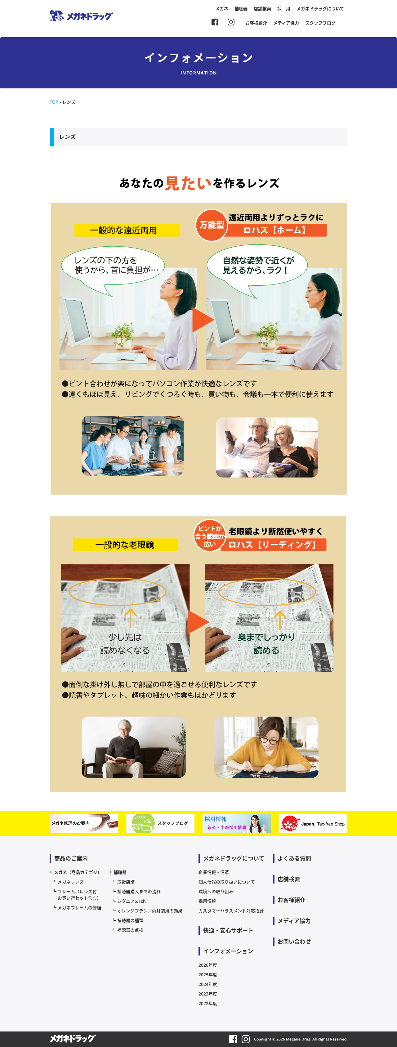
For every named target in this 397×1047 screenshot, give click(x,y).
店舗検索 (262, 8)
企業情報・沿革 (213, 872)
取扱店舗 (126, 882)
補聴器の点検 (130, 930)
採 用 (283, 8)
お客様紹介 (256, 23)
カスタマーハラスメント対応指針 (231, 911)
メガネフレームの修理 (79, 908)
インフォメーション (228, 951)
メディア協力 (286, 23)
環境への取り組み (215, 891)
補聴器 (241, 8)
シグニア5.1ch (131, 901)
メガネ (221, 8)
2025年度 (207, 975)
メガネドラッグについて (320, 8)
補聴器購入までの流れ (139, 891)
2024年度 (207, 984)
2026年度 (207, 965)
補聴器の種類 (130, 920)
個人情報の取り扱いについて (226, 882)
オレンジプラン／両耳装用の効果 (149, 911)
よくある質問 (294, 858)
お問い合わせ (294, 941)
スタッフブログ (320, 23)
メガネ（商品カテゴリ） (78, 872)
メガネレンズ (71, 882)
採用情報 (207, 901)
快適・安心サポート (228, 930)
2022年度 (207, 1003)
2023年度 (207, 994)
